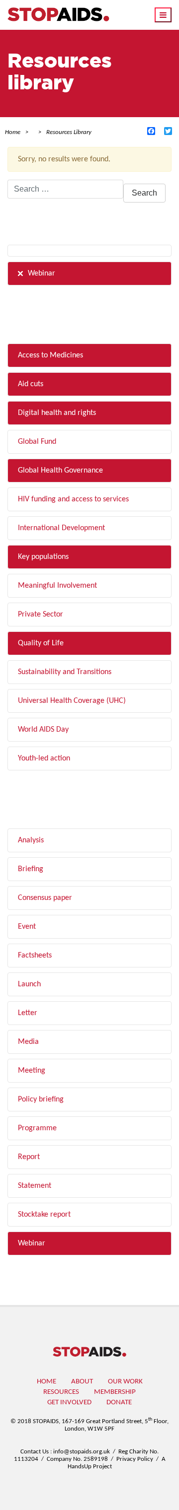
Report (29, 1157)
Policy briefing (41, 1099)
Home (46, 1381)
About (82, 1381)
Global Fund (37, 442)
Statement (34, 1186)
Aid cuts (30, 384)
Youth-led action (44, 758)
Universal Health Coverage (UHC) (72, 701)
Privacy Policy (134, 1459)
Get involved (69, 1402)
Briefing (30, 869)
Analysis (31, 840)
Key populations (43, 557)
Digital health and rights (57, 413)
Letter (27, 1013)
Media (28, 1042)
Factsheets (35, 956)
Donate (119, 1402)
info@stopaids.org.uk (81, 1451)
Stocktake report (44, 1215)
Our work (125, 1381)
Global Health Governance (60, 471)
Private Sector (40, 614)
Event (27, 927)
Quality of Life (41, 643)
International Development (61, 528)
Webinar (41, 273)
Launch (29, 984)
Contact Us (34, 1451)
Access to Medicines (50, 355)
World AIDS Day (43, 730)
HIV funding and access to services (73, 499)
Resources (61, 1392)
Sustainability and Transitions (64, 672)
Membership (115, 1392)
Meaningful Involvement (57, 586)
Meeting (31, 1071)
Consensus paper (45, 898)
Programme (37, 1128)
